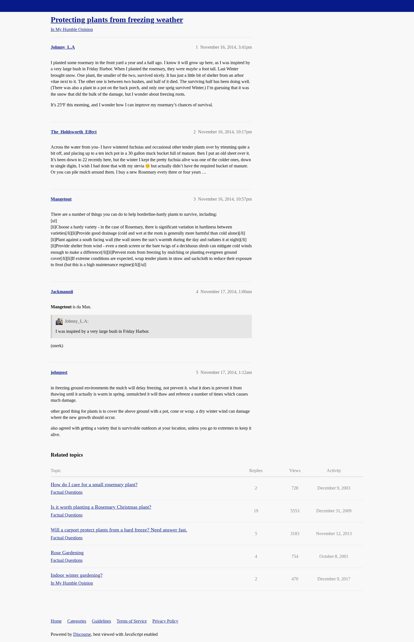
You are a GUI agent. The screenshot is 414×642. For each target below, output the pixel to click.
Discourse (82, 634)
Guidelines (101, 621)
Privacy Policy (165, 621)
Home (56, 621)
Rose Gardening (67, 552)
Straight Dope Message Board (29, 5)
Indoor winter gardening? (77, 575)
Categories (76, 621)
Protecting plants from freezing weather (117, 19)
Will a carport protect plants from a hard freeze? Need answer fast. (119, 530)
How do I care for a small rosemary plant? (94, 484)
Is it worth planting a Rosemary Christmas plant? (101, 507)
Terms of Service (132, 621)
